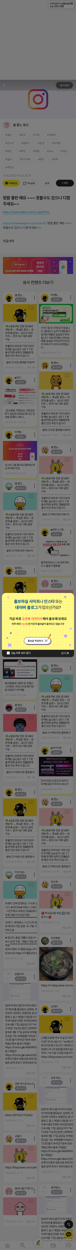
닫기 (63, 653)
